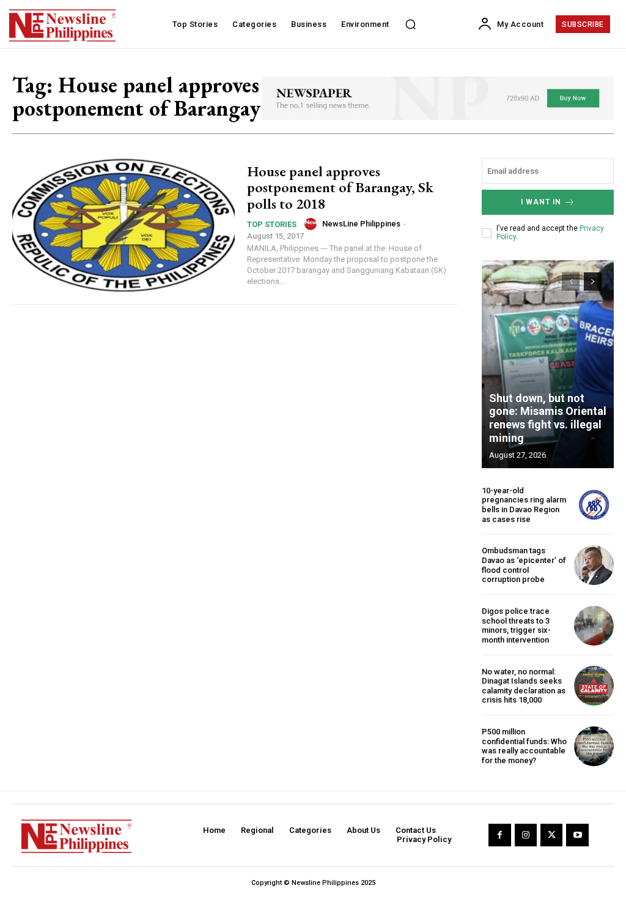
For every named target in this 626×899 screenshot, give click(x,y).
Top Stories (271, 224)
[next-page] (593, 281)
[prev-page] (571, 281)
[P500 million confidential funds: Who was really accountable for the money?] (594, 746)
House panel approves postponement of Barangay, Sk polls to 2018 (340, 187)
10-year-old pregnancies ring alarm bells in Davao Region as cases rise (524, 505)
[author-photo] (312, 224)
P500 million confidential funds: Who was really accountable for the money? (524, 746)
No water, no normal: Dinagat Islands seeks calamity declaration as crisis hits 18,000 (523, 686)
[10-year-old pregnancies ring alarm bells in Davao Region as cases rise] (594, 505)
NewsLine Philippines (361, 223)
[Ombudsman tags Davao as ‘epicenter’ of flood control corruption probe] (594, 565)
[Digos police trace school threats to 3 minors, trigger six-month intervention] (594, 626)
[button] (410, 24)
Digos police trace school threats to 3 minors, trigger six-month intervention (516, 625)
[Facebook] (499, 835)
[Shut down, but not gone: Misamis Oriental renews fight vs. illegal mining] (548, 364)
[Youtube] (577, 835)
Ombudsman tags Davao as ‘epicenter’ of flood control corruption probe (524, 565)
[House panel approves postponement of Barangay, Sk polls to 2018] (123, 225)
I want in (541, 202)
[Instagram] (526, 835)
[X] (551, 835)
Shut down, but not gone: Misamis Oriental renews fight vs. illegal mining (547, 418)
